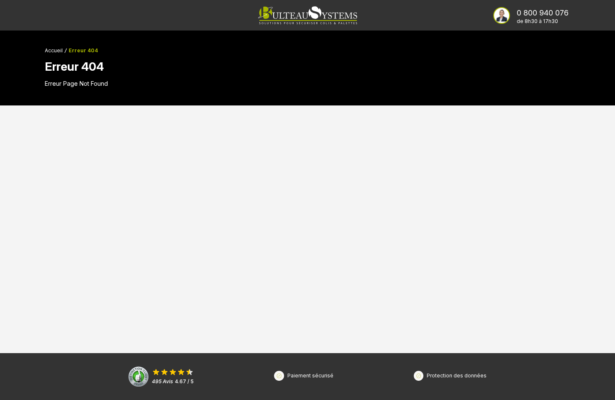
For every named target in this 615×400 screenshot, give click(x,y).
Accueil (54, 50)
